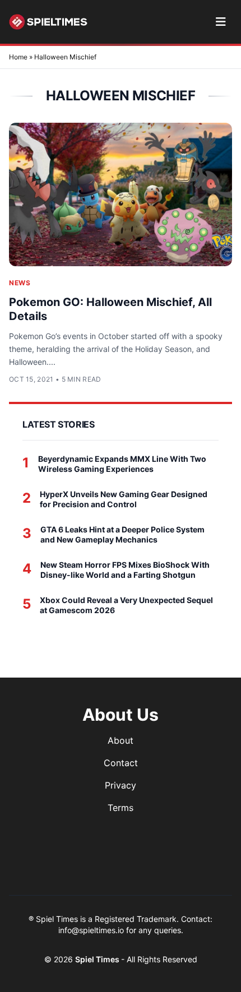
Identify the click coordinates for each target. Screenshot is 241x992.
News (19, 283)
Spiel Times (98, 959)
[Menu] (220, 22)
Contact (121, 762)
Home (18, 57)
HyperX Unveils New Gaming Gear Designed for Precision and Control (123, 499)
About (120, 740)
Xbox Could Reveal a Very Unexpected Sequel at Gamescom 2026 (126, 605)
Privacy (120, 785)
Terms (120, 807)
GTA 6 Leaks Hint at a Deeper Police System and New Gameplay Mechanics (122, 534)
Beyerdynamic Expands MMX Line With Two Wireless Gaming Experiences (122, 464)
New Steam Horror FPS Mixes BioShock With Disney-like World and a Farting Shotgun (125, 570)
